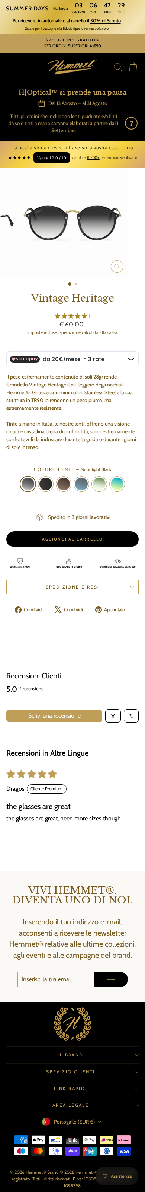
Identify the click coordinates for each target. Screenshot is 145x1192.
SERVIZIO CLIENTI (70, 1071)
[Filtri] (113, 716)
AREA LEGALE (70, 1105)
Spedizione (70, 332)
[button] (71, 316)
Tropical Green (99, 484)
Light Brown (63, 484)
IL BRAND (70, 1055)
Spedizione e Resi (73, 587)
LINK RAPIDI (70, 1088)
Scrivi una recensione (54, 715)
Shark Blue (81, 484)
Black (45, 484)
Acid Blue (117, 484)
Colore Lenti (72, 469)
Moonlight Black (27, 484)
